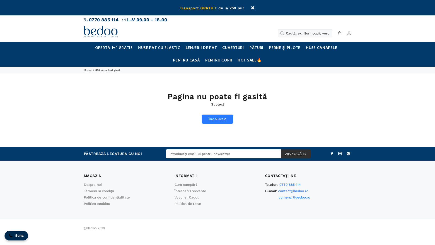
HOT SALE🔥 (250, 60)
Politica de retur (187, 204)
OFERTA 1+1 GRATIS (114, 48)
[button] (16, 235)
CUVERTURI (233, 48)
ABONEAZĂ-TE (295, 154)
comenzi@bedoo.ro (294, 197)
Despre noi (93, 185)
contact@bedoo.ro (293, 191)
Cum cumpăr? (185, 185)
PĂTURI (256, 48)
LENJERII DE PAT (201, 48)
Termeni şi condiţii (99, 191)
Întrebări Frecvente (190, 191)
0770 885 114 (103, 19)
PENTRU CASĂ (186, 60)
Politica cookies (97, 204)
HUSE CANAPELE (321, 48)
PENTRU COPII (218, 60)
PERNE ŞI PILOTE (284, 48)
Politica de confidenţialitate (107, 197)
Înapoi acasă (217, 119)
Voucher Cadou (186, 197)
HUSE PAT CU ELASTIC (159, 48)
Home (88, 70)
